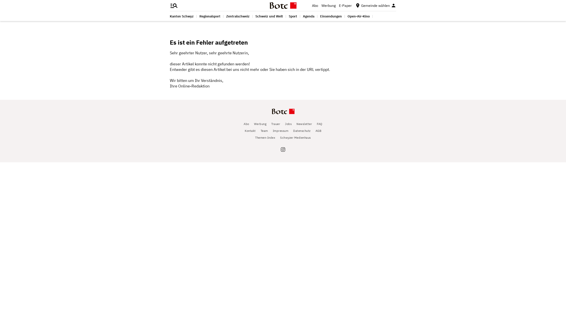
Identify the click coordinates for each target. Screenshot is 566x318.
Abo (315, 5)
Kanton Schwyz (182, 16)
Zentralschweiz (238, 16)
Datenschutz (302, 131)
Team (264, 131)
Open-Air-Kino (359, 16)
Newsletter (304, 124)
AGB (318, 131)
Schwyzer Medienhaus (295, 138)
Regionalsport (209, 16)
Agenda (308, 16)
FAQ (319, 124)
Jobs (288, 124)
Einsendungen (331, 16)
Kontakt (250, 131)
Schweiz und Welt (269, 16)
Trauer (275, 124)
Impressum (281, 131)
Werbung (328, 5)
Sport (293, 16)
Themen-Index (265, 138)
